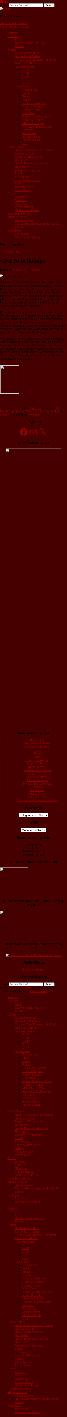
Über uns (12, 36)
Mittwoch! (21, 200)
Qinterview (21, 203)
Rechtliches (14, 230)
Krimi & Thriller (37, 773)
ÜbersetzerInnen (24, 186)
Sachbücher (29, 133)
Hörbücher (28, 113)
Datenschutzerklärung (28, 237)
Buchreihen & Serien (27, 56)
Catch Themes (38, 991)
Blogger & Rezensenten (29, 156)
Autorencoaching (25, 153)
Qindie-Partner (16, 146)
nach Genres (22, 86)
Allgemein (35, 408)
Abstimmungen (24, 220)
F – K (25, 73)
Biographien (29, 89)
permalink (34, 414)
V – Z (25, 83)
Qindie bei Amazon (33, 969)
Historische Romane (34, 103)
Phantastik (32, 411)
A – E (25, 69)
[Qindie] (5, 8)
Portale (19, 173)
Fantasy (26, 99)
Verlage (19, 183)
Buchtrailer (21, 160)
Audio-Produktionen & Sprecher (34, 150)
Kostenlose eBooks (26, 63)
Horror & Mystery (33, 106)
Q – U (26, 79)
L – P (25, 76)
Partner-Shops (23, 190)
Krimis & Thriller (32, 119)
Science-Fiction (31, 136)
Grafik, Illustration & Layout (32, 163)
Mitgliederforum (17, 217)
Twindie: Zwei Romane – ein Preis (35, 59)
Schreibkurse (22, 176)
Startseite (12, 32)
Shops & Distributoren (28, 180)
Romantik (28, 129)
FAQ (18, 39)
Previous (7, 251)
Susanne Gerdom (49, 411)
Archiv (11, 193)
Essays (26, 96)
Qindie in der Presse (27, 210)
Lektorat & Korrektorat (28, 170)
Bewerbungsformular (19, 213)
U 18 (25, 143)
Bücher (11, 49)
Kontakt (19, 46)
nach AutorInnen (25, 66)
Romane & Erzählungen (36, 126)
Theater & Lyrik (31, 140)
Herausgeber (22, 166)
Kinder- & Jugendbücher (37, 116)
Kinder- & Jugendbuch (37, 770)
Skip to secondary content (15, 26)
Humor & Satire (31, 109)
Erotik (26, 93)
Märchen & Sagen (33, 123)
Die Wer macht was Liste (29, 42)
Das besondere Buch (27, 52)
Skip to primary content (14, 23)
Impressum (21, 233)
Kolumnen (21, 196)
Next (19, 251)
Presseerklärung (24, 206)
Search (4, 5)
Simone (35, 269)
